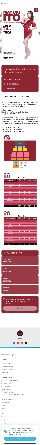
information (9, 301)
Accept (20, 438)
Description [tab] (10, 96)
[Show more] (35, 253)
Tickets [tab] (25, 96)
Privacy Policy (22, 434)
